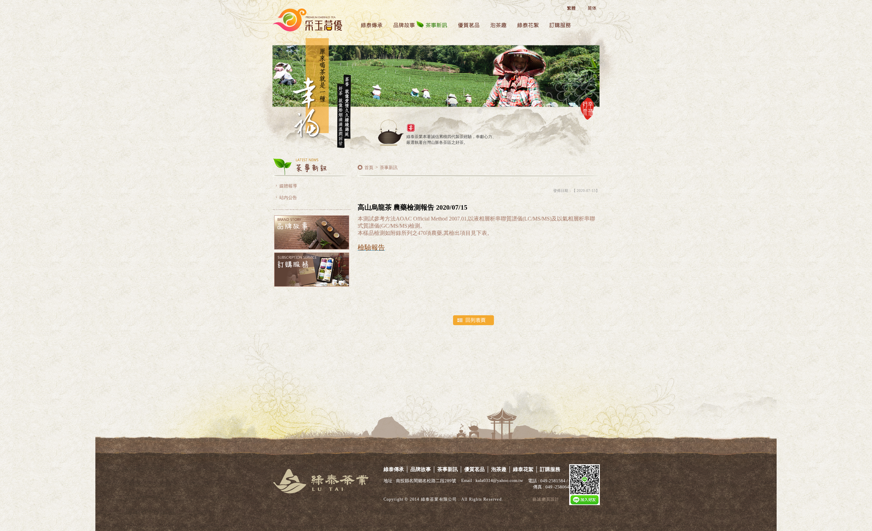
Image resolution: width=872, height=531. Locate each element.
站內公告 (288, 197)
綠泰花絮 (524, 27)
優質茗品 (465, 27)
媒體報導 (288, 185)
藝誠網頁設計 (545, 499)
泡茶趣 (499, 469)
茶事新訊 (432, 27)
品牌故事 (400, 27)
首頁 (368, 167)
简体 (590, 8)
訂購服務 (556, 27)
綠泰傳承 (368, 27)
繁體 (571, 8)
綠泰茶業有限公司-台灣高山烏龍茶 (323, 12)
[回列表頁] (526, 320)
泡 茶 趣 (494, 27)
